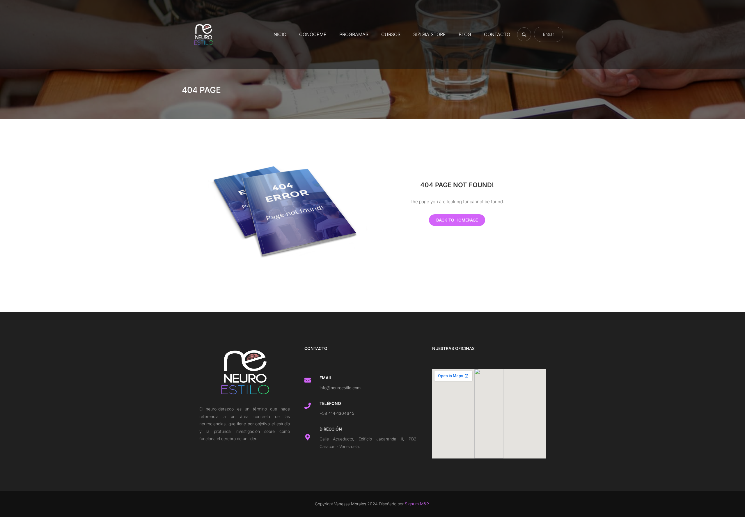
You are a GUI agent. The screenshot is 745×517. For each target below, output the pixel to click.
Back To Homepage (457, 219)
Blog (465, 34)
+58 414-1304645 (337, 413)
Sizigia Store (429, 34)
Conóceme (313, 34)
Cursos (390, 34)
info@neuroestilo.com (340, 387)
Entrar (548, 34)
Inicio (279, 34)
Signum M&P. (417, 503)
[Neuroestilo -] (204, 34)
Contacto (497, 34)
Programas (353, 34)
